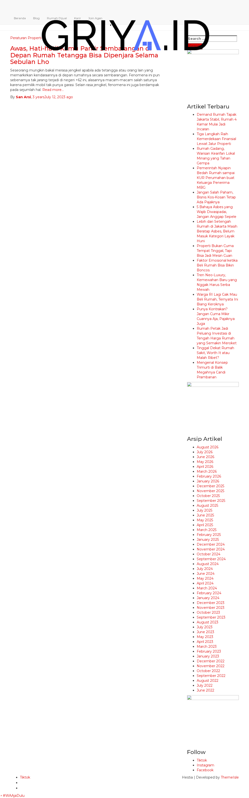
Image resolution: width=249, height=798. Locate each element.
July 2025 (204, 510)
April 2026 (205, 466)
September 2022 (211, 676)
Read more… (52, 90)
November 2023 (210, 607)
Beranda (20, 18)
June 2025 (205, 515)
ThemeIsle (230, 777)
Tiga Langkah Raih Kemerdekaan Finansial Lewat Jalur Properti (216, 139)
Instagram (205, 765)
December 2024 (211, 544)
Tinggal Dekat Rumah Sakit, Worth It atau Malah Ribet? (215, 353)
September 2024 (211, 559)
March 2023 (207, 646)
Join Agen (95, 18)
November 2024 (211, 549)
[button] (12, 795)
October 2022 (208, 671)
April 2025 (205, 525)
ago (53, 97)
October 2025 (208, 496)
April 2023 (205, 641)
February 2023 (209, 651)
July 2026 (205, 452)
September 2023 (211, 617)
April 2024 (205, 583)
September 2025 (211, 500)
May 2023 (205, 637)
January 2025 (208, 539)
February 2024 (209, 593)
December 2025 (210, 486)
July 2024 (205, 569)
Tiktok (202, 760)
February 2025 (209, 534)
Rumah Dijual (57, 18)
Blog (36, 18)
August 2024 (208, 564)
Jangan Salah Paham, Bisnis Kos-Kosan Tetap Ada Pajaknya (216, 197)
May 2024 (205, 578)
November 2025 (210, 491)
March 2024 (207, 588)
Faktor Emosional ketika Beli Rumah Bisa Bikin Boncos (217, 265)
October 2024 (208, 554)
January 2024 (208, 598)
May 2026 (205, 462)
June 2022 (205, 690)
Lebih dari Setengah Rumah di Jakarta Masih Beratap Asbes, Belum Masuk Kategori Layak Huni (217, 231)
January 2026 (208, 481)
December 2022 (210, 661)
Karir (77, 18)
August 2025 (207, 505)
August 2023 (207, 622)
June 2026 (205, 457)
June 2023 (205, 632)
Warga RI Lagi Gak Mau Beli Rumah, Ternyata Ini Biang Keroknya (217, 299)
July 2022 (205, 685)
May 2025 (205, 520)
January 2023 (208, 656)
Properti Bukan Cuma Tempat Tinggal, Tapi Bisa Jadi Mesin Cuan (215, 251)
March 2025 (206, 530)
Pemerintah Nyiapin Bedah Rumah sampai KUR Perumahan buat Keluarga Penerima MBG (216, 178)
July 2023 (205, 627)
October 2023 (208, 612)
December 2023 (210, 603)
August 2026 (207, 447)
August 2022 (207, 680)
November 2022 (210, 666)
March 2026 (207, 471)
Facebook (205, 770)
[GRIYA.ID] (125, 6)
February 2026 (209, 476)
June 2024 (205, 573)
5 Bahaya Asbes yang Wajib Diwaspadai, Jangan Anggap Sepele (216, 212)
